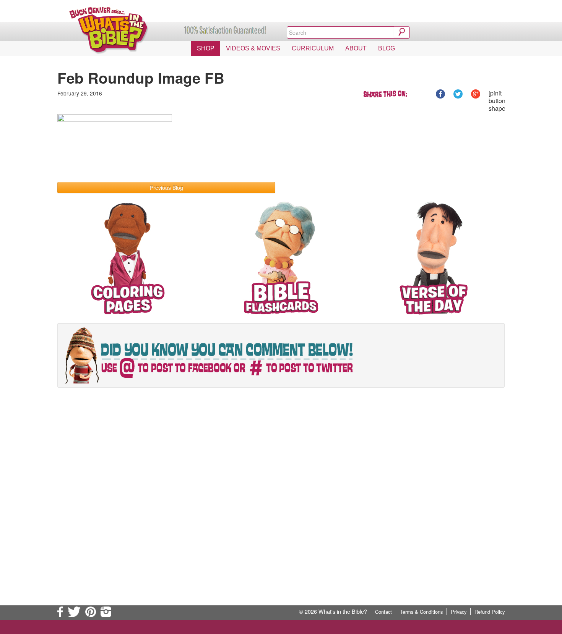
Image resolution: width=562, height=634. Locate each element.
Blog (386, 48)
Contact (383, 611)
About (356, 48)
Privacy (458, 611)
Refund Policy (489, 611)
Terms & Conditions (421, 611)
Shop (205, 48)
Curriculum (313, 48)
